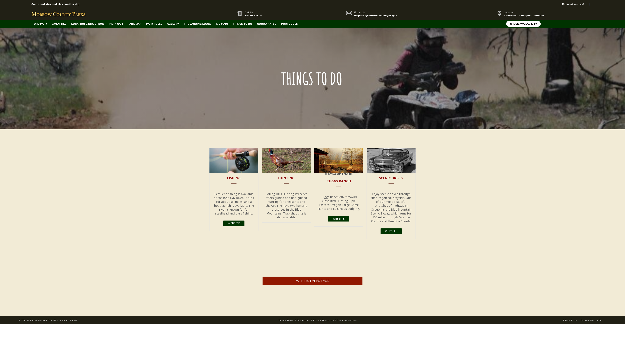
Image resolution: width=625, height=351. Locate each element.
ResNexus (352, 320)
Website (234, 223)
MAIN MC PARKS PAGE (312, 281)
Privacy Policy (570, 320)
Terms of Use (587, 320)
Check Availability (523, 23)
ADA (599, 320)
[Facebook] (591, 4)
